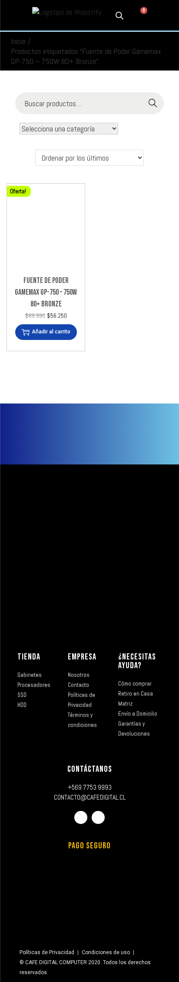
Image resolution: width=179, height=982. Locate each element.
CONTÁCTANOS (89, 769)
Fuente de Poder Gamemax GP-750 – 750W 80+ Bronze (46, 292)
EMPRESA (82, 657)
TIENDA (28, 657)
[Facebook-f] (80, 817)
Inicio (18, 41)
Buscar (153, 103)
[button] (13, 15)
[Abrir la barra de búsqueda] (119, 15)
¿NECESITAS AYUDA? (137, 661)
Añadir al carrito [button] (51, 332)
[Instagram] (98, 817)
